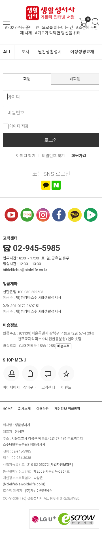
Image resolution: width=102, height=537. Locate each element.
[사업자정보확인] (61, 465)
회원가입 (78, 155)
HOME (7, 409)
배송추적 (63, 346)
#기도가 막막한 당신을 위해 (57, 33)
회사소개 (24, 409)
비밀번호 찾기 (53, 155)
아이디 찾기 (25, 155)
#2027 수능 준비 (19, 27)
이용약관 (42, 409)
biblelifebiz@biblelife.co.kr (25, 270)
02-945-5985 (36, 248)
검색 (95, 22)
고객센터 (10, 238)
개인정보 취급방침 (67, 409)
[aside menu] (6, 22)
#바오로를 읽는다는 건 (54, 27)
